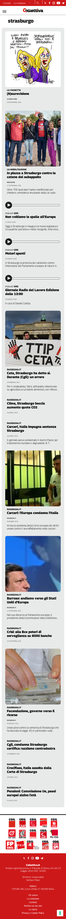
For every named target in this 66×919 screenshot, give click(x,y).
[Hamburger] (4, 11)
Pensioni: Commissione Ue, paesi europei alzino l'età (31, 793)
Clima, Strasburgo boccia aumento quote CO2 (26, 405)
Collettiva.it (33, 864)
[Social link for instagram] (53, 3)
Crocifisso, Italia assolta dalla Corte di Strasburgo (29, 770)
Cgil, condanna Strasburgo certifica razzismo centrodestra (31, 746)
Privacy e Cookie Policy (33, 913)
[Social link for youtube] (58, 3)
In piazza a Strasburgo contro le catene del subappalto (31, 175)
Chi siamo (33, 895)
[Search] (38, 3)
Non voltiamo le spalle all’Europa (30, 217)
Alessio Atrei (12, 99)
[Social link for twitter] (45, 3)
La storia (33, 909)
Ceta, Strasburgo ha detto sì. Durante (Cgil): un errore (28, 375)
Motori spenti (15, 253)
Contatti (7, 3)
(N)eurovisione (18, 94)
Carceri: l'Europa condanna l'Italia (32, 513)
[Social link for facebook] (49, 3)
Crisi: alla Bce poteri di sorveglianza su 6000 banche (29, 634)
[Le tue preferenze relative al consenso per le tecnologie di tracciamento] (60, 913)
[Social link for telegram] (63, 3)
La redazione (20, 3)
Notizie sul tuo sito (33, 905)
